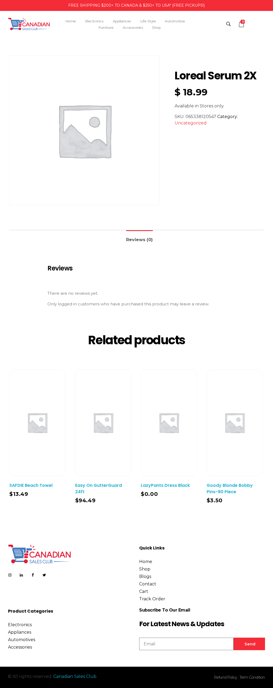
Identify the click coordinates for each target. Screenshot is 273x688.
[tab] (139, 237)
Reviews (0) (139, 239)
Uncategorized (191, 123)
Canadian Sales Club (75, 676)
